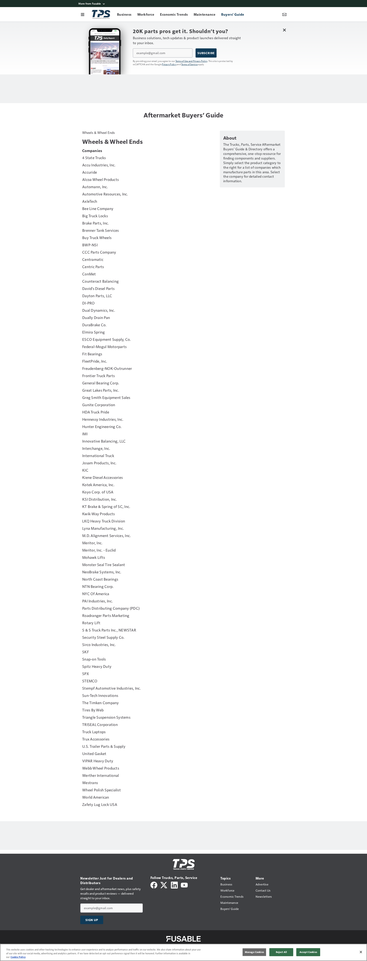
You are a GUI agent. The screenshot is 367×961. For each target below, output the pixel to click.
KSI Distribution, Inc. (99, 499)
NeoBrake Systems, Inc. (101, 571)
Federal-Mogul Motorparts (104, 346)
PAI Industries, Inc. (97, 600)
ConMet (89, 273)
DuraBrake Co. (94, 324)
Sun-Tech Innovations (100, 695)
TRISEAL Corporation (100, 724)
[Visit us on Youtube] (184, 885)
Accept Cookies (308, 952)
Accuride (89, 172)
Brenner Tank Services (100, 230)
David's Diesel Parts (98, 288)
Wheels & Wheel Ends (98, 132)
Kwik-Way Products (98, 513)
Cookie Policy (18, 957)
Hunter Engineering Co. (102, 426)
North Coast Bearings (100, 579)
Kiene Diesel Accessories (102, 477)
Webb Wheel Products (100, 768)
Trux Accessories (95, 738)
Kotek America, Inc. (98, 484)
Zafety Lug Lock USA (99, 804)
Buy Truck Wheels (96, 237)
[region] (183, 952)
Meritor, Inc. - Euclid (99, 550)
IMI (85, 433)
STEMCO (89, 680)
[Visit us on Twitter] (164, 885)
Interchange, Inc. (96, 448)
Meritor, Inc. (92, 542)
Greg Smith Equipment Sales (106, 397)
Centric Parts (93, 266)
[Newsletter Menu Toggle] (284, 14)
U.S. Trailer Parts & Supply (103, 746)
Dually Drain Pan (96, 317)
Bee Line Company (97, 208)
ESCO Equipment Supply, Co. (106, 339)
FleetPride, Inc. (94, 361)
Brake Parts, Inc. (95, 223)
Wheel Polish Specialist (101, 789)
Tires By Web (93, 709)
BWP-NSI (90, 244)
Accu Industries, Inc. (98, 164)
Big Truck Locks (95, 215)
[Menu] (82, 14)
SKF (85, 651)
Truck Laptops (94, 731)
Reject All (281, 952)
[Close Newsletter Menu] (284, 30)
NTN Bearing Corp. (98, 586)
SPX (85, 673)
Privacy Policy (169, 64)
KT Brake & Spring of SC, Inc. (106, 506)
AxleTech (89, 201)
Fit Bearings (92, 353)
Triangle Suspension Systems (106, 717)
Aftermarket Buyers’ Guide (183, 115)
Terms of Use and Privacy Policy (191, 61)
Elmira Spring (93, 332)
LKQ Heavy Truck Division (103, 520)
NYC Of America (95, 593)
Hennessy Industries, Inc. (102, 419)
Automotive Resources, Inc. (105, 193)
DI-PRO (88, 302)
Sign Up (91, 920)
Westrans (90, 782)
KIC (85, 470)
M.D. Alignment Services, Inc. (106, 535)
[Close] (361, 952)
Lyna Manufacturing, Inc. (103, 528)
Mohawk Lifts (93, 557)
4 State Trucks (94, 157)
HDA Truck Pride (95, 411)
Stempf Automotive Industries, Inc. (111, 688)
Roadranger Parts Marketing (105, 615)
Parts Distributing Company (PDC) (111, 608)
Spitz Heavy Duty (96, 666)
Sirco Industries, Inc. (99, 644)
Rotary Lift (91, 622)
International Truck (98, 455)
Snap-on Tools (94, 659)
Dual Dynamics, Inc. (98, 310)
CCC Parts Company (99, 252)
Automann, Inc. (95, 186)
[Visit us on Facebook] (153, 885)
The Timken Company (100, 702)
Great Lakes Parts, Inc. (100, 390)
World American (95, 797)
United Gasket (94, 753)
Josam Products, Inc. (99, 462)
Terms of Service (189, 64)
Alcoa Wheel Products (100, 179)
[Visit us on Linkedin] (174, 885)
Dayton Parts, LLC (97, 295)
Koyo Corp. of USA (97, 491)
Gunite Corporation (98, 404)
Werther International (100, 775)
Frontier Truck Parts (98, 375)
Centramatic (92, 259)
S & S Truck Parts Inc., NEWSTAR (109, 629)
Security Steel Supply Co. (103, 637)
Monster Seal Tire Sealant (103, 564)
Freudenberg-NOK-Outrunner (107, 368)
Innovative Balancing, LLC (104, 441)
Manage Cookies (254, 952)
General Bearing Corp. (100, 382)
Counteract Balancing (100, 281)
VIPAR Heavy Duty (97, 760)
